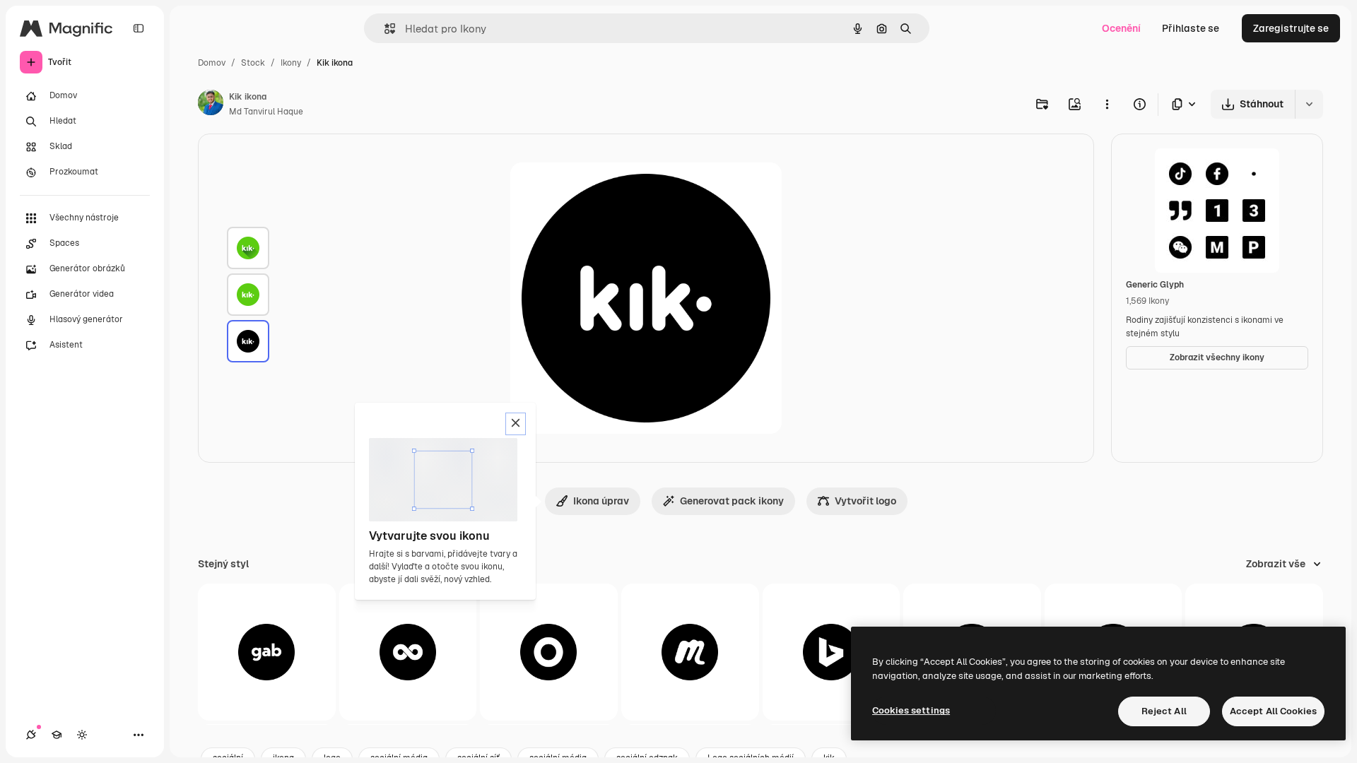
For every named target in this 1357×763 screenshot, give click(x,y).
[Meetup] (690, 652)
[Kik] (248, 248)
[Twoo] (408, 652)
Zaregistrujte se (1291, 28)
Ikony (291, 63)
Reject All (1164, 711)
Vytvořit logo (865, 501)
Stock (253, 63)
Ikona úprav (601, 501)
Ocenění (1121, 28)
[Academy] (56, 734)
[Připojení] (31, 734)
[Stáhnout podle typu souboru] (1184, 104)
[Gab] (267, 652)
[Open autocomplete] (384, 28)
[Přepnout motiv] (82, 734)
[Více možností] (1107, 104)
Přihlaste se (1190, 28)
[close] (516, 424)
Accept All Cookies (1273, 711)
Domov (211, 63)
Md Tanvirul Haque (266, 111)
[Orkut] (549, 652)
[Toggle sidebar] (138, 28)
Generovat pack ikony (732, 501)
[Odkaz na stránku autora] (210, 104)
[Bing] (831, 652)
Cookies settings (911, 710)
